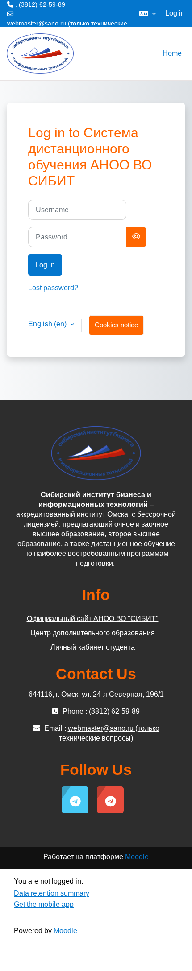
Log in (175, 13)
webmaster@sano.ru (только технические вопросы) (67, 28)
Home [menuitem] (172, 53)
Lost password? (53, 288)
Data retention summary (51, 893)
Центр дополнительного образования (92, 633)
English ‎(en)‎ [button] (48, 324)
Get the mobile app (44, 904)
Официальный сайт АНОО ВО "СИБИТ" (93, 618)
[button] (147, 13)
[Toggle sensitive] (136, 237)
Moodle (137, 856)
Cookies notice (116, 325)
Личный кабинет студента (92, 647)
